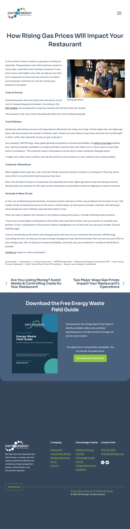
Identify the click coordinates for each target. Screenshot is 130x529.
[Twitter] (107, 462)
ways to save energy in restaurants (80, 264)
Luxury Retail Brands (61, 454)
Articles (79, 462)
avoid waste (10, 262)
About (54, 462)
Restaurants (56, 450)
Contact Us (14, 487)
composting (25, 262)
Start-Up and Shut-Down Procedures (43, 264)
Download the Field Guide (90, 358)
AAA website (11, 108)
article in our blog (102, 143)
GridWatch (81, 469)
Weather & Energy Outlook (85, 452)
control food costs (42, 262)
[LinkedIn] (102, 462)
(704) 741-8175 (108, 450)
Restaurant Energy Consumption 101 (92, 262)
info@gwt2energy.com (112, 454)
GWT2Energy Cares (63, 262)
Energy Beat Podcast (86, 465)
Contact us (10, 252)
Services (55, 465)
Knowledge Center (85, 458)
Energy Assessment (60, 458)
